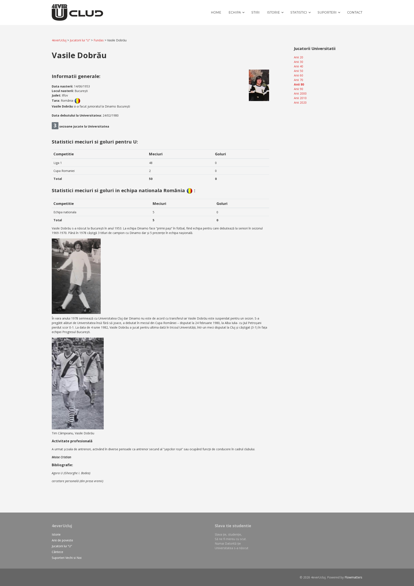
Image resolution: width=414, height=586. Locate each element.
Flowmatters (353, 577)
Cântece (57, 552)
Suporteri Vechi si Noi (67, 558)
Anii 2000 (300, 93)
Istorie (56, 534)
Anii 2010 (300, 98)
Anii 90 (298, 89)
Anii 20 (298, 57)
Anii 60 (298, 75)
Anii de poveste (62, 540)
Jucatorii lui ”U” (62, 546)
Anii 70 (298, 80)
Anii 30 (298, 62)
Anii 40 (298, 66)
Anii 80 (299, 84)
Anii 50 (298, 71)
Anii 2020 (300, 102)
